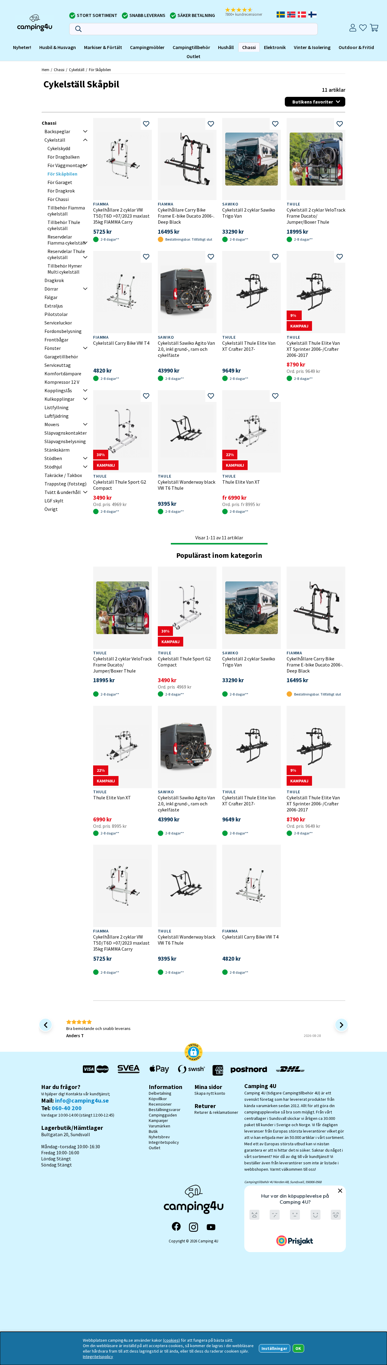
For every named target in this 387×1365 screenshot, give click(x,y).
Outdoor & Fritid (356, 47)
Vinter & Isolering (312, 47)
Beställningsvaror (164, 1109)
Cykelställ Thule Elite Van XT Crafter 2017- (248, 346)
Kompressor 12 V (61, 382)
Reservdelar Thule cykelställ (66, 254)
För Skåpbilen (100, 69)
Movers (51, 424)
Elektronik (275, 47)
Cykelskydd (58, 148)
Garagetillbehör (61, 357)
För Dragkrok (61, 191)
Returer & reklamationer (216, 1112)
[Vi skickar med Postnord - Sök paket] (249, 1070)
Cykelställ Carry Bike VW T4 (121, 343)
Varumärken (159, 1126)
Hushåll (226, 47)
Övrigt (51, 509)
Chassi (249, 47)
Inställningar (274, 1348)
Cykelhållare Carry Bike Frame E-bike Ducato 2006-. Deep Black (186, 216)
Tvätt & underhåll (62, 492)
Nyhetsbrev (159, 1137)
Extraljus (53, 306)
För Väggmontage (66, 165)
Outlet (193, 56)
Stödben (53, 458)
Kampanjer (158, 1120)
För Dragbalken (63, 157)
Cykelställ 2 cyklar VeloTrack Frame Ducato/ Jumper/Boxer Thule (316, 216)
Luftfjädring (56, 416)
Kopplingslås (58, 390)
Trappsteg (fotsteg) (65, 484)
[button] (247, 12)
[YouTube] (211, 1227)
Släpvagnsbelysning (65, 441)
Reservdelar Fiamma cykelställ (66, 240)
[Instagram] (193, 1227)
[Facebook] (176, 1227)
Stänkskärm (57, 450)
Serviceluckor (58, 323)
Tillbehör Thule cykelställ (63, 225)
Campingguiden (163, 1115)
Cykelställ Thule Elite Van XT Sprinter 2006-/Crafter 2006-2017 (313, 349)
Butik (153, 1131)
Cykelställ (76, 69)
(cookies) (171, 1340)
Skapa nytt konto (209, 1093)
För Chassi (58, 199)
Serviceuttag (57, 365)
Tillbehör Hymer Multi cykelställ (64, 269)
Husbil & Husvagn (57, 47)
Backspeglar (57, 131)
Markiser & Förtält (103, 47)
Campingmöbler (147, 47)
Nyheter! (22, 47)
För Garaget (59, 182)
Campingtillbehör (191, 47)
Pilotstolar (56, 314)
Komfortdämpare (62, 373)
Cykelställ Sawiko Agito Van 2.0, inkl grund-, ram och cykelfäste (186, 349)
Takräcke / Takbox (63, 475)
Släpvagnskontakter (65, 433)
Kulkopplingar (59, 399)
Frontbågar (56, 340)
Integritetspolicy (164, 1142)
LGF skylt (53, 501)
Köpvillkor (158, 1098)
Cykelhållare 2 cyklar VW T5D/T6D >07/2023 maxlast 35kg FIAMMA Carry (121, 216)
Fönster (52, 348)
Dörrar (51, 289)
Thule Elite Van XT (241, 482)
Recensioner (160, 1104)
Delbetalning (160, 1093)
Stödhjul (53, 467)
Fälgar (50, 297)
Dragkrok (54, 280)
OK (298, 1348)
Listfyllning (56, 407)
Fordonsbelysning (63, 331)
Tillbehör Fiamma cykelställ (66, 211)
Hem (45, 69)
